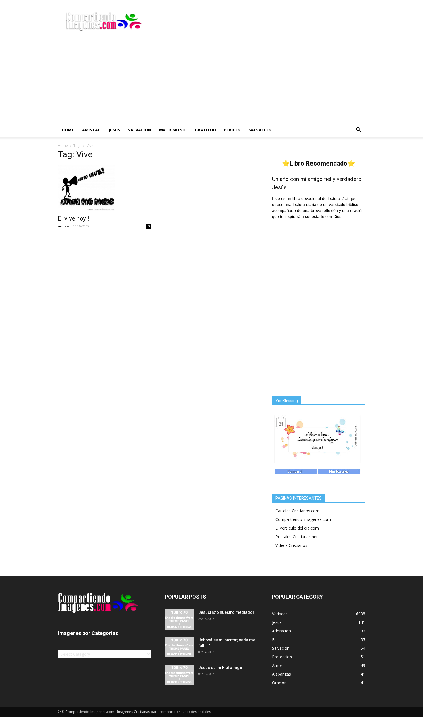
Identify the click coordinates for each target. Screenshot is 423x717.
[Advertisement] (211, 80)
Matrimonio (173, 130)
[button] (358, 130)
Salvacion (139, 130)
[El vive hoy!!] (104, 188)
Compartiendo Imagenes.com (303, 519)
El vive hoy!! (73, 218)
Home (68, 130)
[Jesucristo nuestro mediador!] (179, 619)
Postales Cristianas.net (296, 536)
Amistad (91, 130)
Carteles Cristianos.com (297, 510)
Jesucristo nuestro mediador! (227, 612)
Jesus (114, 130)
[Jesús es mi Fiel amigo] (179, 675)
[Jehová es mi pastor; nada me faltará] (179, 647)
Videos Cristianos (291, 545)
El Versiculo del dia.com (297, 528)
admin (63, 226)
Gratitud (205, 130)
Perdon (232, 130)
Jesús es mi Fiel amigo (220, 667)
